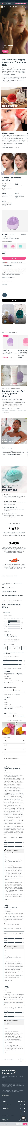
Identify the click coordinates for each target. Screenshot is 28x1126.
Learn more (5, 413)
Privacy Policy (5, 1091)
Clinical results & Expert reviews (12, 595)
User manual (4, 284)
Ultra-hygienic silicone (9, 591)
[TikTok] (20, 1115)
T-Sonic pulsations (8, 588)
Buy (25, 1124)
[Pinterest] (24, 1111)
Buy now (5, 51)
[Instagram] (20, 1104)
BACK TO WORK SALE (21, 3)
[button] (23, 1118)
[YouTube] (24, 1108)
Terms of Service (13, 1091)
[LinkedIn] (20, 1111)
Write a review (23, 234)
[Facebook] (24, 1104)
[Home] (14, 7)
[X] (20, 1108)
